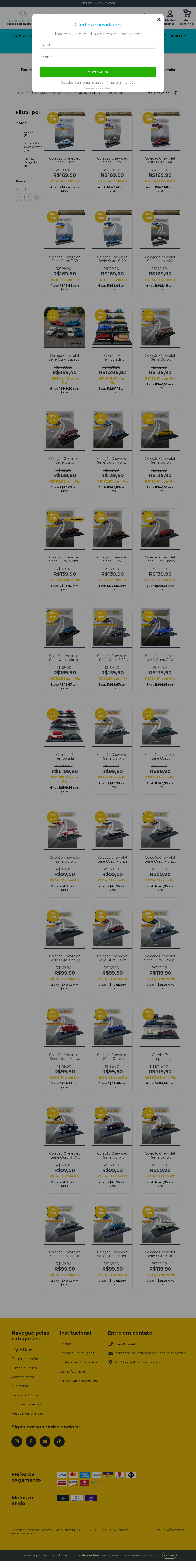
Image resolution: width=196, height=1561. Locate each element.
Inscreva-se (98, 72)
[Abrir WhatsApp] (184, 1549)
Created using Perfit (98, 88)
